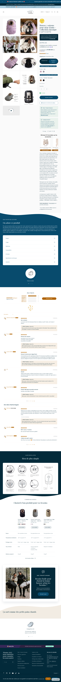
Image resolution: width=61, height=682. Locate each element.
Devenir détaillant (21, 667)
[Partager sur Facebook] (48, 131)
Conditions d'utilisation (37, 661)
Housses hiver (44, 60)
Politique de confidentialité (37, 658)
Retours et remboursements (38, 663)
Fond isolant (51, 203)
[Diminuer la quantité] (41, 89)
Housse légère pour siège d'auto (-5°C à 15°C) (49, 520)
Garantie (19, 658)
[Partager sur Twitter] (50, 131)
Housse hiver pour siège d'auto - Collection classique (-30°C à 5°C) (23, 520)
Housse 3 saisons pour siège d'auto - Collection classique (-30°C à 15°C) (36, 520)
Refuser (48, 678)
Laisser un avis (35, 652)
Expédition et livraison (37, 656)
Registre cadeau (21, 661)
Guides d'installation (36, 654)
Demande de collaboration (23, 663)
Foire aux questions (22, 654)
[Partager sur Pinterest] (52, 131)
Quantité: (42, 86)
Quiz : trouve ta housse (22, 652)
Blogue (19, 656)
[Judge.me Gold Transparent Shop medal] (30, 307)
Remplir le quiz (43, 594)
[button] (49, 50)
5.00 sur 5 (15, 297)
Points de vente (21, 665)
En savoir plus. (41, 678)
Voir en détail (21, 527)
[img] (24, 318)
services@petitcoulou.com (52, 656)
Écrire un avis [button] (49, 298)
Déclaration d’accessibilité (37, 665)
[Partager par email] (54, 131)
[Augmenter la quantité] (47, 89)
